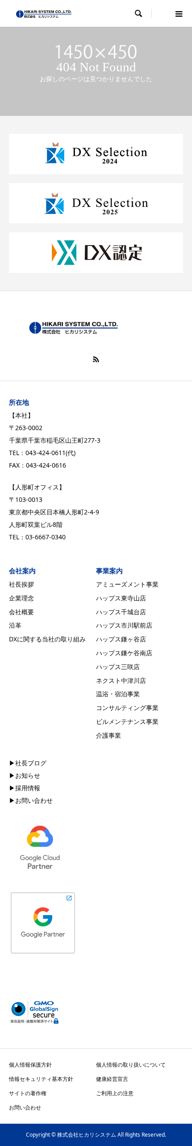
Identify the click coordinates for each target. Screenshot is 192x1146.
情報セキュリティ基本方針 (41, 1079)
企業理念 (21, 598)
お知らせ (27, 775)
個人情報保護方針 (30, 1064)
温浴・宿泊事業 (118, 694)
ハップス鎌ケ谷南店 (124, 653)
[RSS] (96, 359)
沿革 (15, 625)
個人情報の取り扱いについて (131, 1064)
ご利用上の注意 (115, 1093)
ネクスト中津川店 (121, 680)
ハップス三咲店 (118, 666)
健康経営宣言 (112, 1079)
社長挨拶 (21, 584)
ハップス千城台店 (121, 612)
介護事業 (108, 735)
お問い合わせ (34, 800)
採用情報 (27, 788)
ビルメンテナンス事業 (127, 721)
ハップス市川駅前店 (124, 625)
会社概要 (21, 612)
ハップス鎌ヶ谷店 (121, 639)
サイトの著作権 (27, 1093)
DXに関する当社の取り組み (47, 639)
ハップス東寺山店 (121, 598)
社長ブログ (30, 763)
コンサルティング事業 (127, 707)
